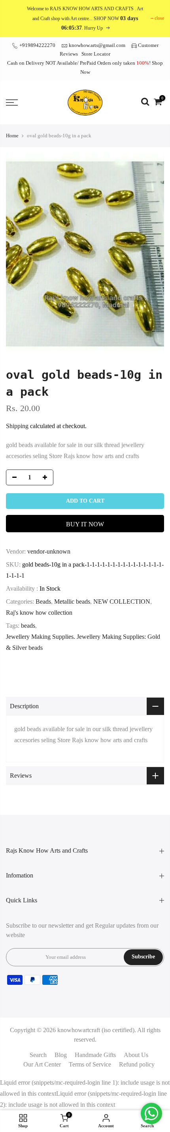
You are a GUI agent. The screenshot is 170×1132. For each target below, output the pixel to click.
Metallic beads (72, 601)
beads (28, 625)
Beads (43, 601)
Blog (61, 1055)
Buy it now (85, 524)
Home (12, 135)
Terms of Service (90, 1064)
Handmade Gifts (95, 1055)
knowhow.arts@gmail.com (97, 45)
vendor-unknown (48, 551)
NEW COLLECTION (121, 601)
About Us (136, 1055)
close (159, 18)
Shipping (17, 426)
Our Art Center (42, 1064)
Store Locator (95, 54)
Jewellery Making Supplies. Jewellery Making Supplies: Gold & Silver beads (83, 642)
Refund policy (137, 1064)
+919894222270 (36, 45)
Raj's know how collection (39, 612)
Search (38, 1055)
